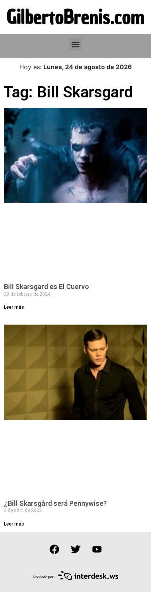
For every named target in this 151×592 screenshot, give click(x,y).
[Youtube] (96, 549)
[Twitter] (75, 549)
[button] (75, 44)
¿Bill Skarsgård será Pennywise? (55, 503)
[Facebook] (54, 549)
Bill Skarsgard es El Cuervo (46, 286)
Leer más (14, 307)
